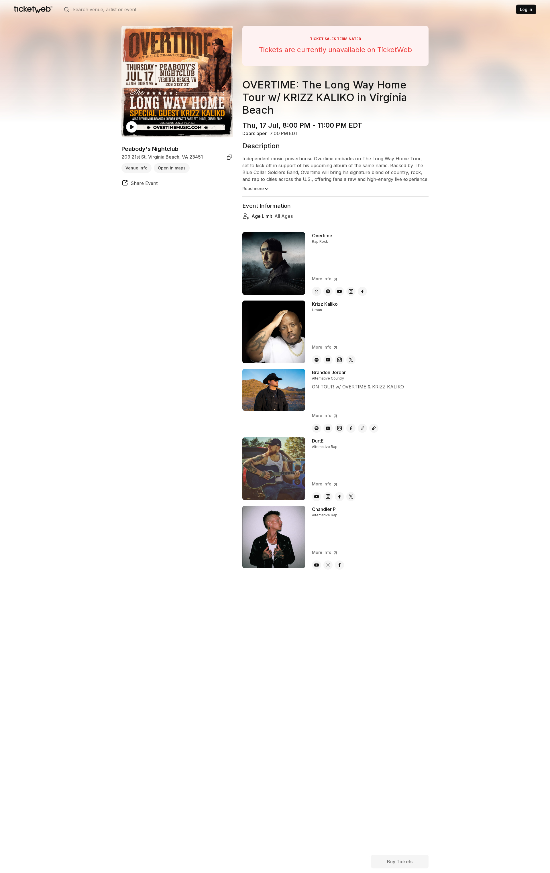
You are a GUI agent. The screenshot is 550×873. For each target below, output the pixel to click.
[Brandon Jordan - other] (362, 428)
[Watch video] (132, 127)
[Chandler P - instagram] (328, 565)
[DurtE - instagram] (328, 496)
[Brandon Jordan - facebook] (350, 428)
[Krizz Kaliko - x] (350, 359)
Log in (526, 9)
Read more (253, 188)
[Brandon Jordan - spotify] (316, 428)
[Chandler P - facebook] (339, 565)
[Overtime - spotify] (328, 291)
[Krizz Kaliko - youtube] (328, 359)
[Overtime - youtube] (339, 291)
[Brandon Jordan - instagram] (339, 428)
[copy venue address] (229, 157)
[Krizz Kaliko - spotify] (316, 359)
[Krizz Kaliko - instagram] (339, 359)
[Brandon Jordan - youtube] (328, 428)
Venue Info (136, 167)
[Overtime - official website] (316, 291)
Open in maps (172, 167)
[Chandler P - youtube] (316, 565)
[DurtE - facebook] (339, 496)
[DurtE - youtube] (316, 496)
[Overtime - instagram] (350, 291)
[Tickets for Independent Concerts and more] (33, 9)
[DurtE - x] (350, 496)
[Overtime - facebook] (362, 291)
